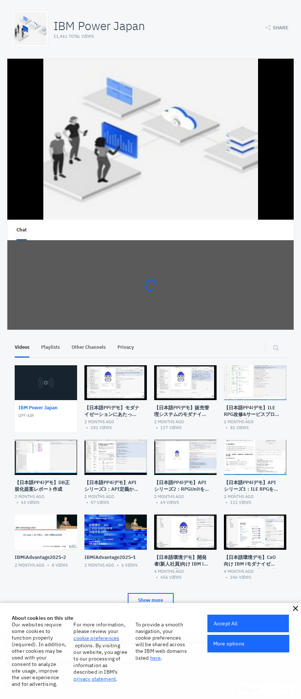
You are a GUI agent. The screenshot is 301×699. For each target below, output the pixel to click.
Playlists (50, 347)
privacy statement (94, 679)
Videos (22, 347)
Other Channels (89, 347)
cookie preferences (96, 638)
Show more (150, 600)
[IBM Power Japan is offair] (150, 139)
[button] (295, 608)
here (155, 658)
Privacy (125, 347)
